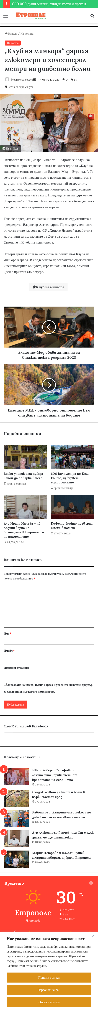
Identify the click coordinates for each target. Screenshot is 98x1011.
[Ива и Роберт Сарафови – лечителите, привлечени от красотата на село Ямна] (16, 776)
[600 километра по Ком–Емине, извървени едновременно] (72, 457)
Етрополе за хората (22, 79)
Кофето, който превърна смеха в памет (72, 525)
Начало (12, 33)
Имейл (9, 650)
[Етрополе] (29, 15)
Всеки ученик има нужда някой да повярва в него (23, 476)
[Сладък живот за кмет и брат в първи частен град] (16, 798)
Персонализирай (49, 990)
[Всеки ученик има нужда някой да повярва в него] (25, 457)
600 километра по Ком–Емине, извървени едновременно (70, 478)
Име (7, 633)
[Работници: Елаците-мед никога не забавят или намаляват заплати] (16, 818)
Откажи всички (49, 1002)
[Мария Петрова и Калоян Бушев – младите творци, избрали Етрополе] (16, 859)
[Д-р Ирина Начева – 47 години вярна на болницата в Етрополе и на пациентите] (25, 507)
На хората (27, 33)
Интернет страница (16, 667)
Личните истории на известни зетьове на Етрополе (52, 4)
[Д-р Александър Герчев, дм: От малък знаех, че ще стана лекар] (16, 838)
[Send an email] (34, 79)
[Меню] (5, 17)
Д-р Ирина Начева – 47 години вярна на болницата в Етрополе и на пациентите (24, 530)
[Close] (93, 935)
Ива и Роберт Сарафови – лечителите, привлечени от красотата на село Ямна (54, 775)
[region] (49, 971)
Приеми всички (49, 977)
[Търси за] (92, 17)
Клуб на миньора (50, 287)
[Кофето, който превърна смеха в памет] (72, 507)
